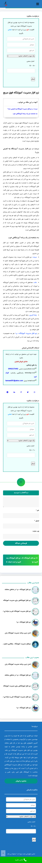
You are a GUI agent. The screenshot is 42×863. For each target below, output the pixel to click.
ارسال (33, 79)
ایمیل (36, 521)
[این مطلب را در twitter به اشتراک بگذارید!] (28, 392)
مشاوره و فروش (21, 781)
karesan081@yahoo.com (14, 380)
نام (37, 510)
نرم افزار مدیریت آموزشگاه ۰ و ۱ (26, 333)
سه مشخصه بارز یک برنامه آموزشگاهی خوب (25, 114)
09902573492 (13, 369)
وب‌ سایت (36, 531)
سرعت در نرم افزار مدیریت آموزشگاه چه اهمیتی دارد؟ (22, 109)
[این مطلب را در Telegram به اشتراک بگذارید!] (7, 392)
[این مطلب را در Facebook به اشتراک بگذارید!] (21, 392)
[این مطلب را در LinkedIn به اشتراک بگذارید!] (14, 392)
